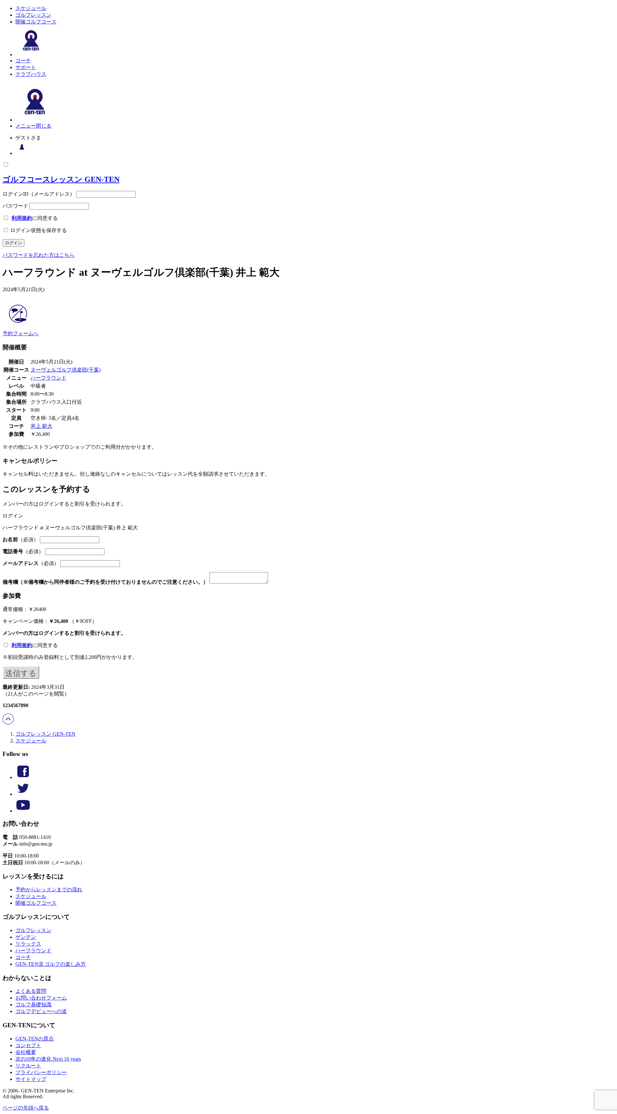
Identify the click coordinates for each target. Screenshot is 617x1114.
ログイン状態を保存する (38, 230)
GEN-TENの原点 (34, 1038)
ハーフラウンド (49, 378)
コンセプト (28, 1045)
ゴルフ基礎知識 (33, 1004)
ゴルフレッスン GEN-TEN (45, 734)
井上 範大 (41, 426)
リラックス (28, 944)
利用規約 (22, 218)
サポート (25, 67)
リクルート (28, 1065)
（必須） (21, 539)
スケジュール (30, 8)
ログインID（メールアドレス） (39, 194)
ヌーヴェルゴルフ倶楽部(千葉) (66, 370)
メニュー (25, 126)
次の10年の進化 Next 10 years (48, 1059)
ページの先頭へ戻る (26, 1107)
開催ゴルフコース (36, 21)
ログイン (49, 633)
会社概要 (25, 1052)
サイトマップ (30, 1079)
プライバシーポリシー (41, 1072)
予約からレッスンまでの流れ (48, 889)
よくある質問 (30, 991)
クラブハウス (30, 74)
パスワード (15, 206)
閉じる (43, 126)
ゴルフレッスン (33, 15)
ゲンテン (25, 937)
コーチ (23, 60)
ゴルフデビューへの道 (41, 1011)
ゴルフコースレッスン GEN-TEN (61, 179)
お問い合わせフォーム (41, 998)
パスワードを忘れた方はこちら (39, 255)
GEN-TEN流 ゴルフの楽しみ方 (50, 964)
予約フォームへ (21, 333)
